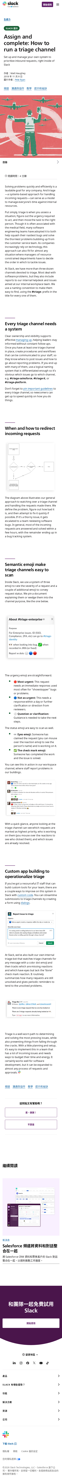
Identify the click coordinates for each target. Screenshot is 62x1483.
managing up (24, 340)
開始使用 (47, 4)
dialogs (25, 903)
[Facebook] (27, 1363)
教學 (29, 88)
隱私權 (6, 1451)
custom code (25, 895)
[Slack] (11, 4)
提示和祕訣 (40, 88)
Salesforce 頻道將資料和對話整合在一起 (30, 1248)
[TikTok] (47, 1363)
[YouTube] (41, 1363)
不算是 (31, 1124)
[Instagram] (21, 1363)
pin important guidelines (38, 388)
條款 (15, 1451)
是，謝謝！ (31, 1112)
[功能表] (57, 4)
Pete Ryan (20, 79)
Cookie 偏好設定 (29, 1451)
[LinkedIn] (14, 1363)
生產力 (7, 19)
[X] (34, 1363)
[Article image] (31, 1207)
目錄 (5, 162)
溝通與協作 (17, 88)
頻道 (6, 88)
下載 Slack (8, 1443)
